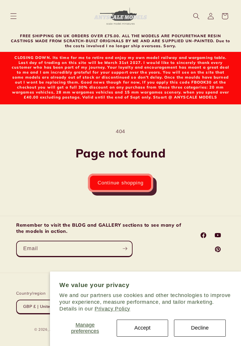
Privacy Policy (112, 309)
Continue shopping (121, 182)
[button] (13, 16)
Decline (200, 328)
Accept (142, 328)
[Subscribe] (125, 249)
